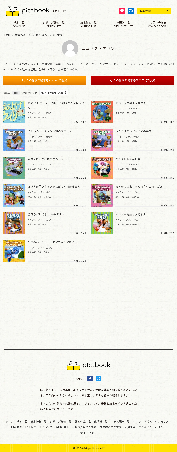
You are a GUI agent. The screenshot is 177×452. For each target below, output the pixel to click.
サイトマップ (88, 433)
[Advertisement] (88, 308)
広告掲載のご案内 (111, 427)
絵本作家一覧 (88, 23)
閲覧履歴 (16, 427)
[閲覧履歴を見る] (131, 11)
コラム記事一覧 (120, 421)
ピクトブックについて (39, 427)
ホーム (10, 421)
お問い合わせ (158, 23)
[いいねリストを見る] (122, 11)
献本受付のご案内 (86, 427)
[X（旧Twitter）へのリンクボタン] (98, 378)
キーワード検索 (142, 421)
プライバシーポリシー (152, 427)
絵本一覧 (19, 23)
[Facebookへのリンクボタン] (90, 378)
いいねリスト (163, 421)
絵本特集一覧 (38, 421)
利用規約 (130, 427)
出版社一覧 (123, 23)
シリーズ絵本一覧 (54, 23)
